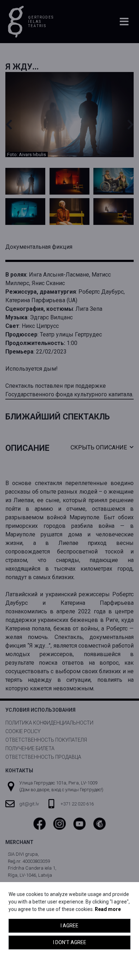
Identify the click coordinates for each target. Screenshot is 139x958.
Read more (108, 909)
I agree (69, 925)
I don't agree (69, 942)
